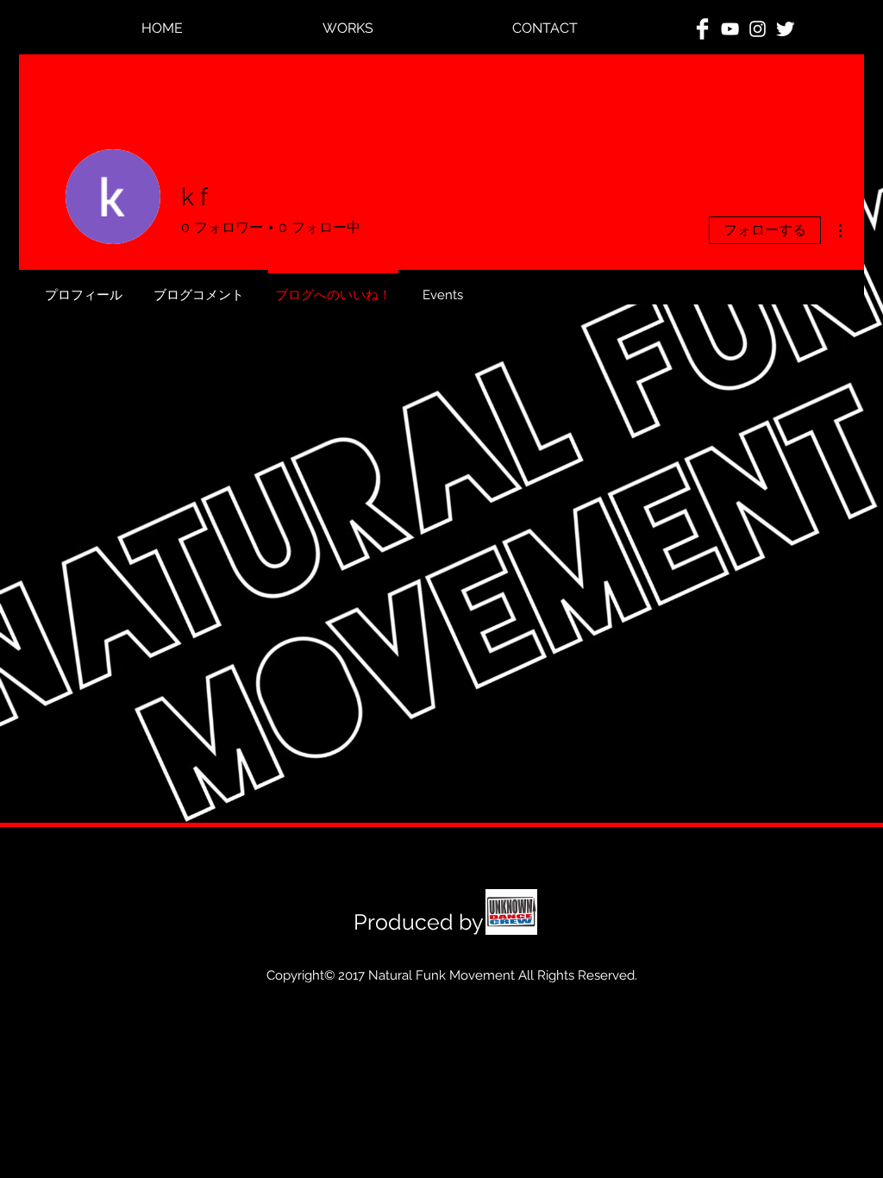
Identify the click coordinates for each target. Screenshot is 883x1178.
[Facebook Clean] (702, 29)
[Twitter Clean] (785, 29)
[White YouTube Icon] (730, 29)
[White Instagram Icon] (757, 29)
